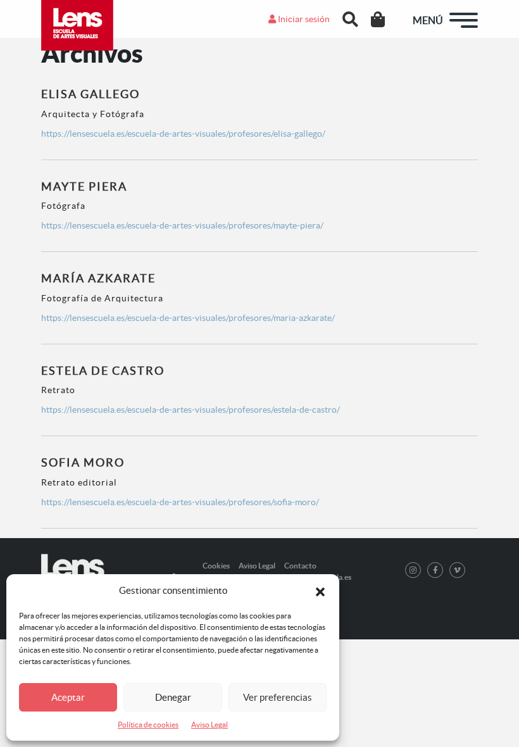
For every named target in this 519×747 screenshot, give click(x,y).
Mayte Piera (84, 186)
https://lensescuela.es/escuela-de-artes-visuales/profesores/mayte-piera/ (182, 225)
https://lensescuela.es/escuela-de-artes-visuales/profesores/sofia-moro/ (180, 502)
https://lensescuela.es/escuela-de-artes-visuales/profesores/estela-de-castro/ (190, 410)
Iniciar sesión (303, 19)
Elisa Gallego (90, 94)
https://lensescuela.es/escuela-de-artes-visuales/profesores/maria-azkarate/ (188, 318)
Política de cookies (148, 724)
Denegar (173, 697)
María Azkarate (98, 278)
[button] (320, 590)
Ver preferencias (277, 697)
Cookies (216, 566)
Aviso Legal (209, 724)
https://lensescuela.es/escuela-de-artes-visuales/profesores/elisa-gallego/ (183, 134)
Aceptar (68, 697)
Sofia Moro (83, 462)
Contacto (300, 566)
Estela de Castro (103, 370)
